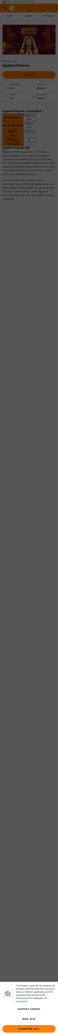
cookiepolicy (22, 1001)
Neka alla (29, 1019)
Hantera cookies (29, 1009)
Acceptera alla (29, 1029)
